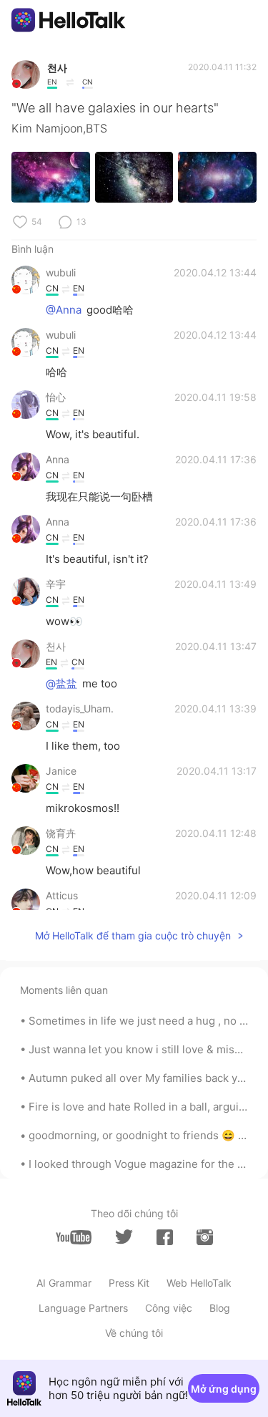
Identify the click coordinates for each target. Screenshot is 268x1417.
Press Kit (129, 1283)
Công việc (168, 1308)
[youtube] (73, 1237)
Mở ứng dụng (224, 1389)
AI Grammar (63, 1283)
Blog (219, 1308)
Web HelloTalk (199, 1283)
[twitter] (124, 1236)
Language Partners (83, 1308)
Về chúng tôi (134, 1333)
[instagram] (205, 1237)
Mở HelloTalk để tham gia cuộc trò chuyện (133, 935)
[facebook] (165, 1237)
